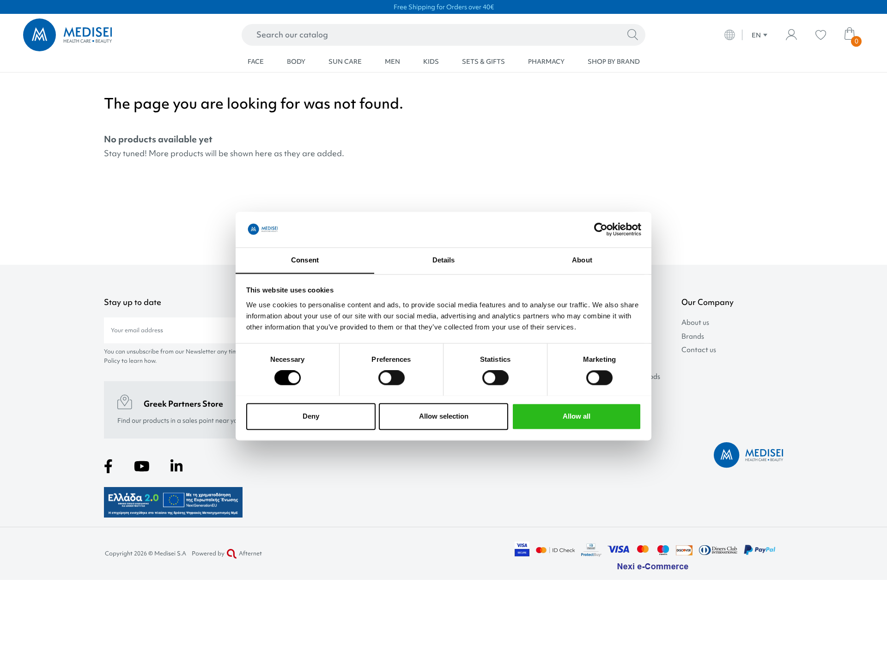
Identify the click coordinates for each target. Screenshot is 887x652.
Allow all (576, 416)
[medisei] (107, 34)
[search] (632, 35)
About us (695, 323)
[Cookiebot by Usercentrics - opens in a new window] (600, 229)
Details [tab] (443, 260)
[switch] (391, 377)
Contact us (698, 350)
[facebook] (108, 466)
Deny (311, 416)
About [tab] (582, 260)
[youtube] (142, 466)
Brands (692, 337)
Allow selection (443, 416)
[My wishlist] (820, 35)
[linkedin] (176, 466)
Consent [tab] (305, 260)
